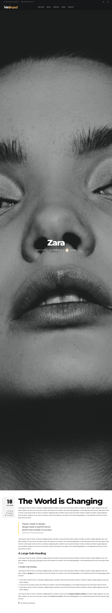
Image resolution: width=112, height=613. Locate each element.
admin (74, 250)
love (29, 603)
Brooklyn (59, 250)
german (25, 603)
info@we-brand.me (29, 1)
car (21, 603)
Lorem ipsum (102, 573)
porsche (33, 603)
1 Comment (10, 515)
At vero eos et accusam (35, 560)
